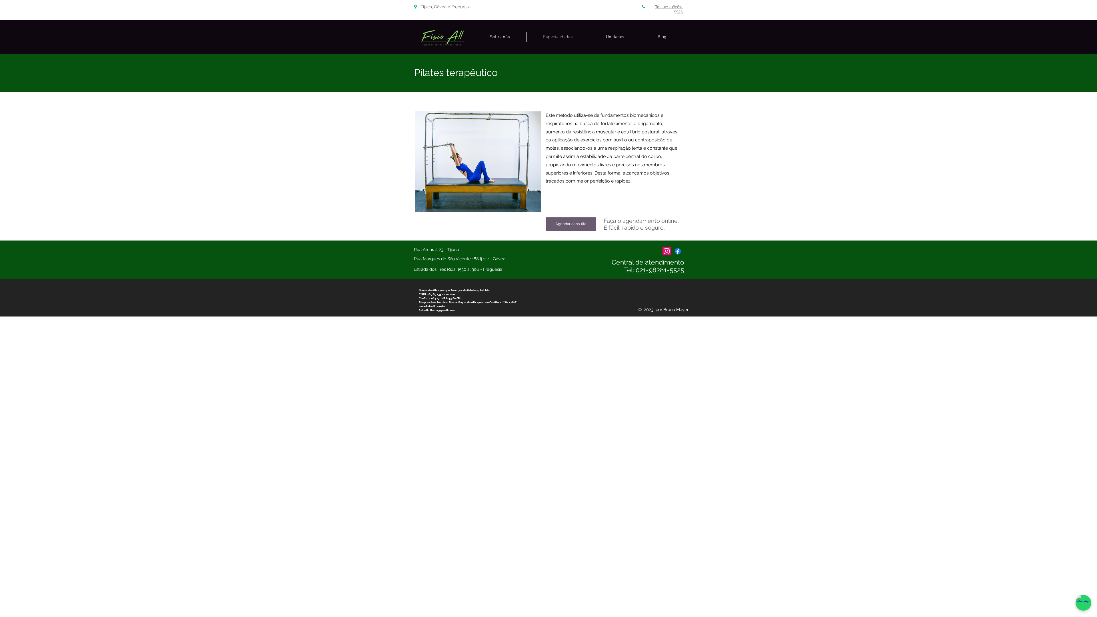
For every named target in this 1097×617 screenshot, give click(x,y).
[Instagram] (666, 251)
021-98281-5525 (660, 270)
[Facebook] (678, 251)
